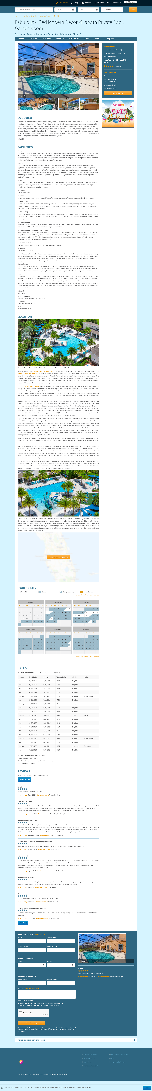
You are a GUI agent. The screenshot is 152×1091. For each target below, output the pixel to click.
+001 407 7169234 (110, 79)
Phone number (52, 946)
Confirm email (23, 946)
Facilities (47, 39)
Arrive (20, 961)
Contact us (47, 1074)
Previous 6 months (81, 595)
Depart (50, 961)
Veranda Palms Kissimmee (27, 373)
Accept (147, 1088)
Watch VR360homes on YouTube (26, 1062)
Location (60, 39)
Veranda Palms (109, 46)
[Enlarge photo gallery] (97, 45)
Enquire (110, 39)
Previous (14, 65)
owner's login (88, 1062)
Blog (76, 3)
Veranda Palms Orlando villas (44, 371)
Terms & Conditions (25, 1074)
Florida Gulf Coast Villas (91, 1066)
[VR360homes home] (21, 3)
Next (102, 65)
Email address (52, 937)
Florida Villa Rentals (90, 1055)
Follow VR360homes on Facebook (17, 1062)
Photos (21, 39)
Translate (134, 3)
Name (20, 937)
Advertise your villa (90, 1058)
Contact (88, 3)
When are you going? (25, 958)
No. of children (52, 979)
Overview (33, 39)
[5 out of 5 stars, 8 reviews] (109, 66)
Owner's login (116, 3)
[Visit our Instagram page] (21, 1062)
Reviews (98, 39)
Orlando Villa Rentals (118, 1062)
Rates (86, 39)
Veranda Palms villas (32, 386)
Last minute (63, 3)
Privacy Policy (37, 1074)
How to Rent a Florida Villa (119, 1055)
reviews (117, 66)
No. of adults (22, 979)
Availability (74, 39)
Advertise (100, 3)
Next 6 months (94, 595)
